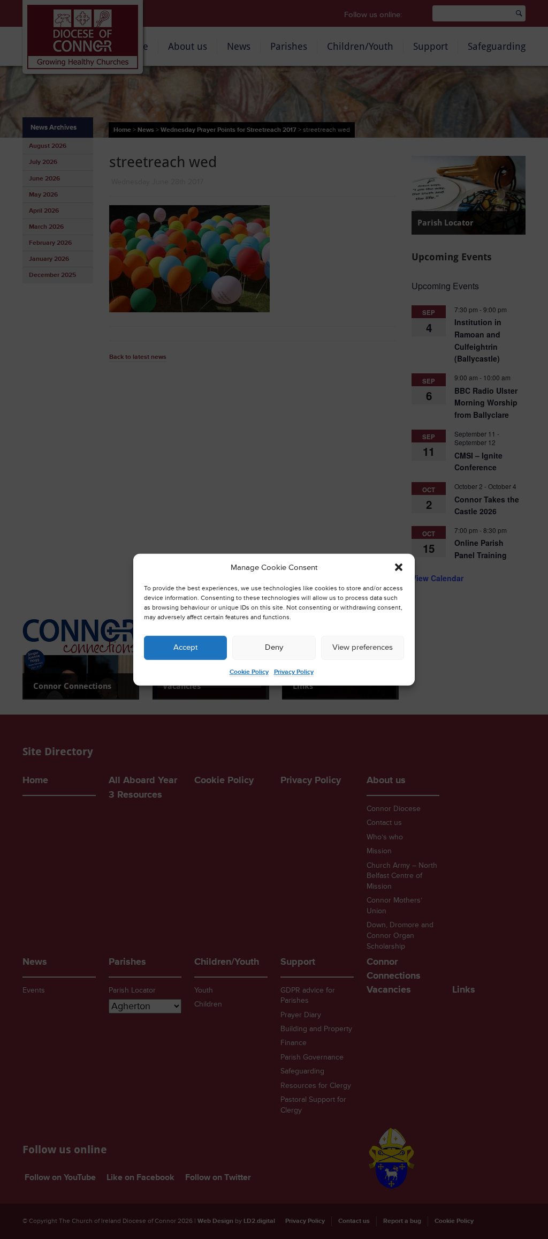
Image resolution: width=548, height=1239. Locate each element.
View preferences (362, 647)
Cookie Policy (249, 672)
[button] (398, 567)
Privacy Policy (294, 672)
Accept (185, 647)
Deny (274, 647)
